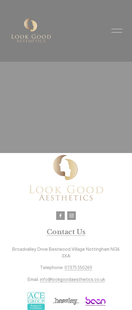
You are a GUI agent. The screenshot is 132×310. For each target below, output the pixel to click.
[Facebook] (60, 215)
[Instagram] (71, 215)
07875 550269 (78, 267)
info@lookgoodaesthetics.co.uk (72, 279)
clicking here (90, 125)
